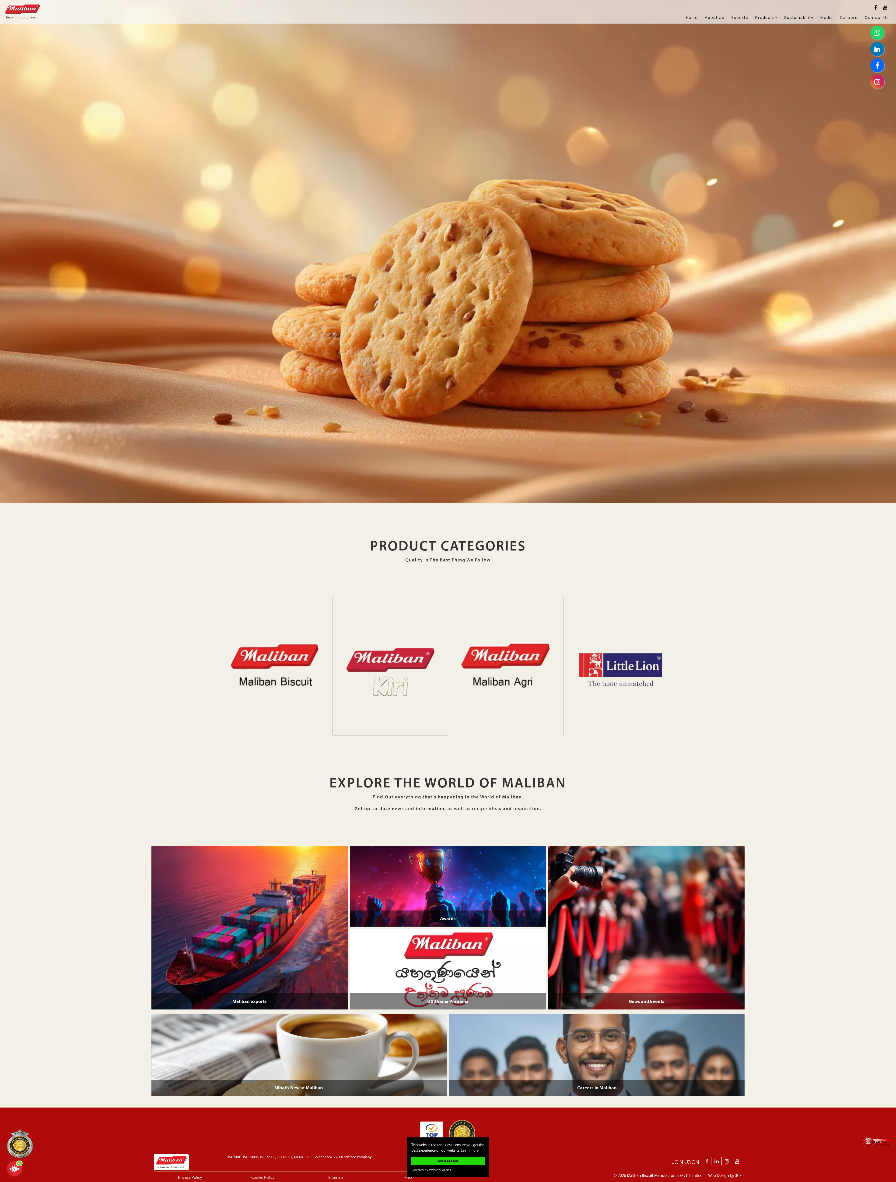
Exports (740, 17)
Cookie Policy (262, 1177)
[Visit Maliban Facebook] (876, 8)
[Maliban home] (38, 6)
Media (826, 17)
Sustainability (798, 17)
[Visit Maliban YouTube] (885, 8)
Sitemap (335, 1177)
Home (692, 17)
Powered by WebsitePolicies (431, 1170)
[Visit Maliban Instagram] (727, 1161)
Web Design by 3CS (725, 1175)
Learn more (470, 1150)
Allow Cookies (448, 1160)
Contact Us (877, 17)
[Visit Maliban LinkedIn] (716, 1161)
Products (765, 17)
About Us (714, 17)
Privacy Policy (190, 1177)
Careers (849, 17)
